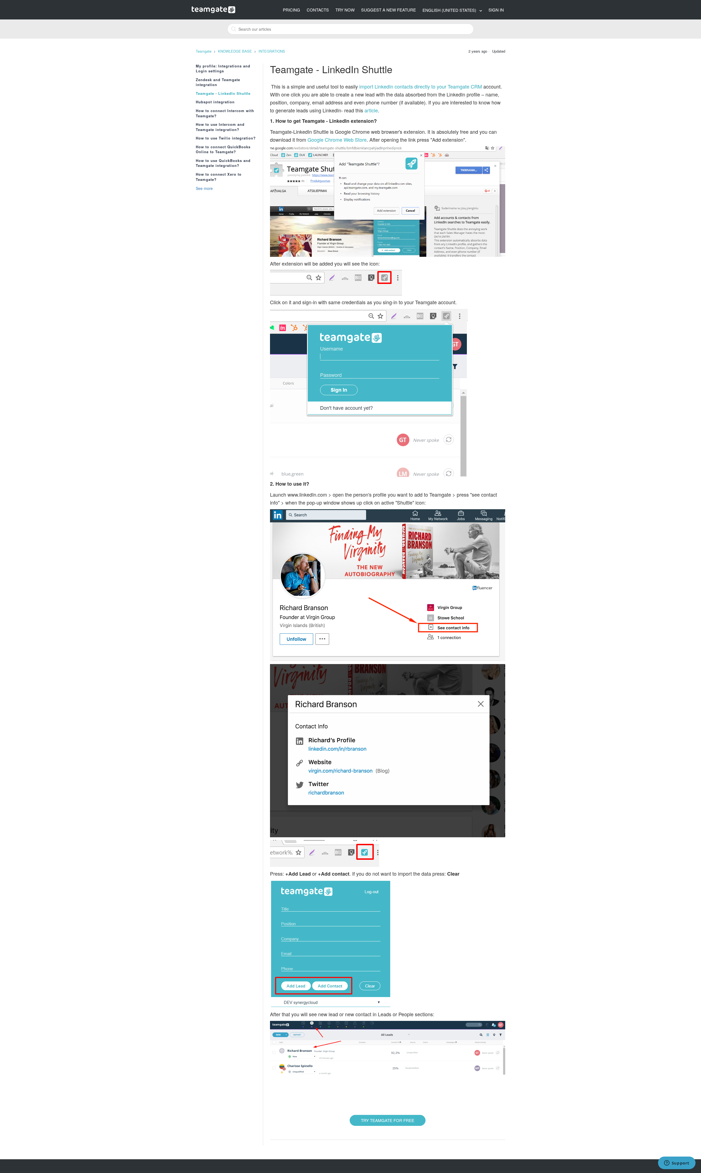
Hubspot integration (215, 101)
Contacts (318, 10)
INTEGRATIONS (271, 51)
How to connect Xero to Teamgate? (219, 177)
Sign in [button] (496, 10)
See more (204, 188)
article (371, 110)
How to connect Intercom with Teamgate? (225, 113)
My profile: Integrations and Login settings (223, 69)
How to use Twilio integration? (226, 138)
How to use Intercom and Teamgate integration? (220, 127)
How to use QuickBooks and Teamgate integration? (223, 163)
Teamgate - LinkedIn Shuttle (223, 93)
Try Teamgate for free (387, 1120)
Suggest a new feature (388, 10)
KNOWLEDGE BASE (235, 51)
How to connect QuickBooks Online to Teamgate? (223, 149)
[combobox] (350, 29)
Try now (345, 10)
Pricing (291, 10)
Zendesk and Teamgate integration (218, 82)
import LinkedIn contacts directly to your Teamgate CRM (420, 86)
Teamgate (203, 51)
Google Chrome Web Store (337, 139)
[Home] (213, 9)
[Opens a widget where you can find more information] (677, 1163)
